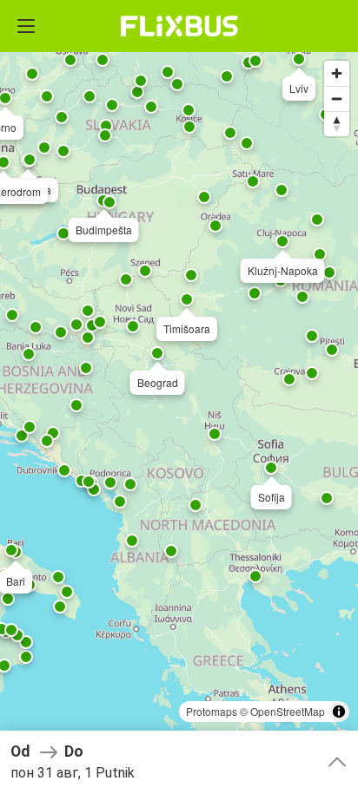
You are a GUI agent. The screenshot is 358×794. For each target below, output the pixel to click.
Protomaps (211, 711)
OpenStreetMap (287, 711)
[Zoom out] (336, 98)
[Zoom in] (336, 73)
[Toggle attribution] (338, 711)
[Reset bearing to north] (336, 123)
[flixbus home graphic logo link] (179, 26)
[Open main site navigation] (26, 26)
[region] (179, 397)
